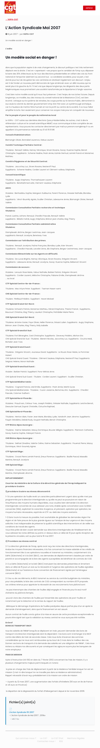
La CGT (43, 738)
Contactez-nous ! (46, 741)
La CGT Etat (57, 738)
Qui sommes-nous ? (25, 738)
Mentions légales (76, 738)
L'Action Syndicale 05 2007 (21, 712)
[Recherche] (79, 8)
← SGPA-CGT (11, 19)
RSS (61, 741)
